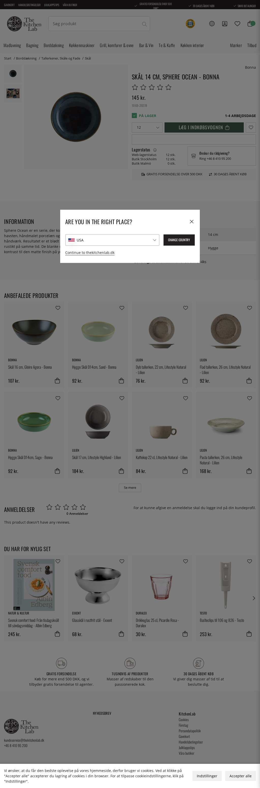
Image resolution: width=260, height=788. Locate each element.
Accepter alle (241, 775)
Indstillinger (207, 775)
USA (80, 240)
